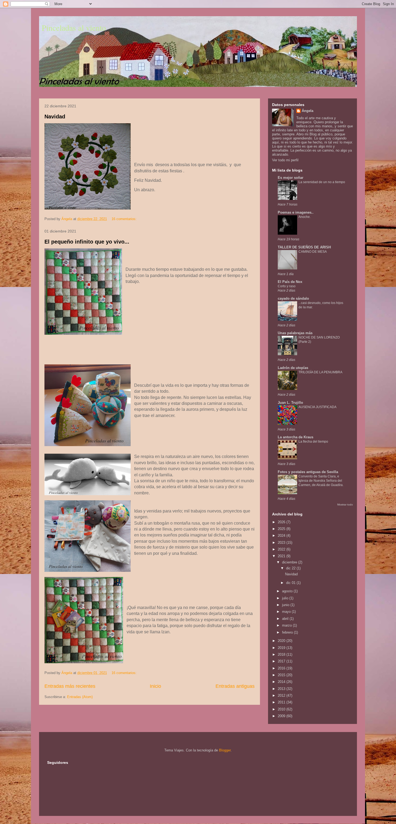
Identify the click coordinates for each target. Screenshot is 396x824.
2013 (282, 689)
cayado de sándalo (293, 298)
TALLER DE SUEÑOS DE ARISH (304, 247)
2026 (282, 522)
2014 (282, 682)
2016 (282, 668)
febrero (288, 632)
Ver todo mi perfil (285, 160)
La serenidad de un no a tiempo (321, 182)
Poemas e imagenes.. (296, 212)
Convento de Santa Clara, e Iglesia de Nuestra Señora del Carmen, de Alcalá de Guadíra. (320, 480)
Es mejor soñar (290, 178)
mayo (287, 612)
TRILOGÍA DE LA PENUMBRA (320, 372)
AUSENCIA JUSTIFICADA (317, 407)
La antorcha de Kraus (295, 437)
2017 (282, 661)
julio (285, 598)
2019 (282, 648)
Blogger (225, 750)
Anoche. (304, 217)
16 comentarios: (125, 219)
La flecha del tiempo (313, 441)
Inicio (155, 686)
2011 (282, 702)
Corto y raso (287, 286)
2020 (282, 641)
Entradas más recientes (69, 686)
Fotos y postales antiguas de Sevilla (308, 472)
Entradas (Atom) (80, 697)
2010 (282, 709)
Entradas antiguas (235, 686)
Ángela (307, 111)
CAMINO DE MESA (312, 252)
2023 (282, 543)
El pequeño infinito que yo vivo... (86, 242)
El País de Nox (290, 282)
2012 (282, 695)
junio (286, 605)
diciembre (290, 562)
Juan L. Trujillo (290, 403)
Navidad (54, 116)
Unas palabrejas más (295, 333)
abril (286, 619)
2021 (282, 556)
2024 (282, 536)
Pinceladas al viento (74, 27)
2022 (282, 549)
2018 (282, 654)
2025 (282, 529)
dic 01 (291, 583)
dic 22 (291, 568)
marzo (287, 625)
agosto (288, 591)
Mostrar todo (345, 504)
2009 (282, 716)
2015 (282, 675)
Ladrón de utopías (293, 368)
